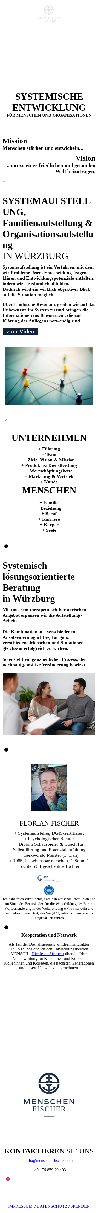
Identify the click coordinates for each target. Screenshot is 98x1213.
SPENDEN (80, 1206)
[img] (49, 15)
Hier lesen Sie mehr (48, 953)
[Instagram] (8, 1179)
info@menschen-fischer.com (49, 1160)
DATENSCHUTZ (52, 1206)
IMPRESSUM (20, 1206)
